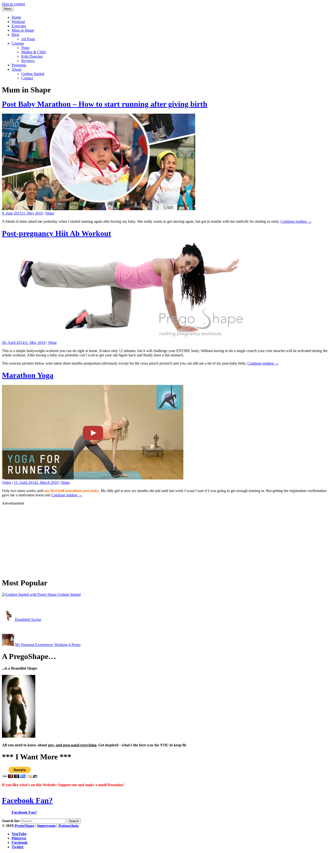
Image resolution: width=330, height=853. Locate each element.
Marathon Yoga (27, 375)
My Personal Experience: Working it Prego (47, 645)
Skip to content (13, 4)
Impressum (46, 826)
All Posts (28, 39)
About (16, 69)
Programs (19, 65)
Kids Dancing (32, 56)
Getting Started (32, 74)
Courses (18, 43)
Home (16, 17)
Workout (18, 22)
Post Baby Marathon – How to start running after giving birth (104, 104)
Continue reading (296, 221)
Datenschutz (68, 826)
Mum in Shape (23, 30)
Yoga (25, 48)
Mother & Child (33, 52)
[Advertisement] (147, 539)
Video (6, 482)
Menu (8, 9)
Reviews (28, 61)
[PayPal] (19, 777)
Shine (49, 213)
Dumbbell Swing (27, 619)
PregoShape (24, 826)
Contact (27, 78)
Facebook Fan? (27, 800)
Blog (15, 35)
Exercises (19, 26)
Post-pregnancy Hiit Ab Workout (56, 233)
